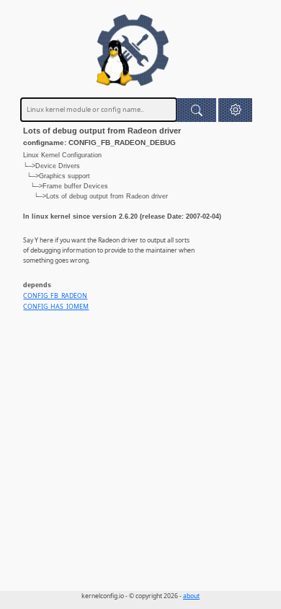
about (191, 596)
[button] (235, 110)
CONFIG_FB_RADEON (55, 296)
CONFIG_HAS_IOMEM (56, 306)
